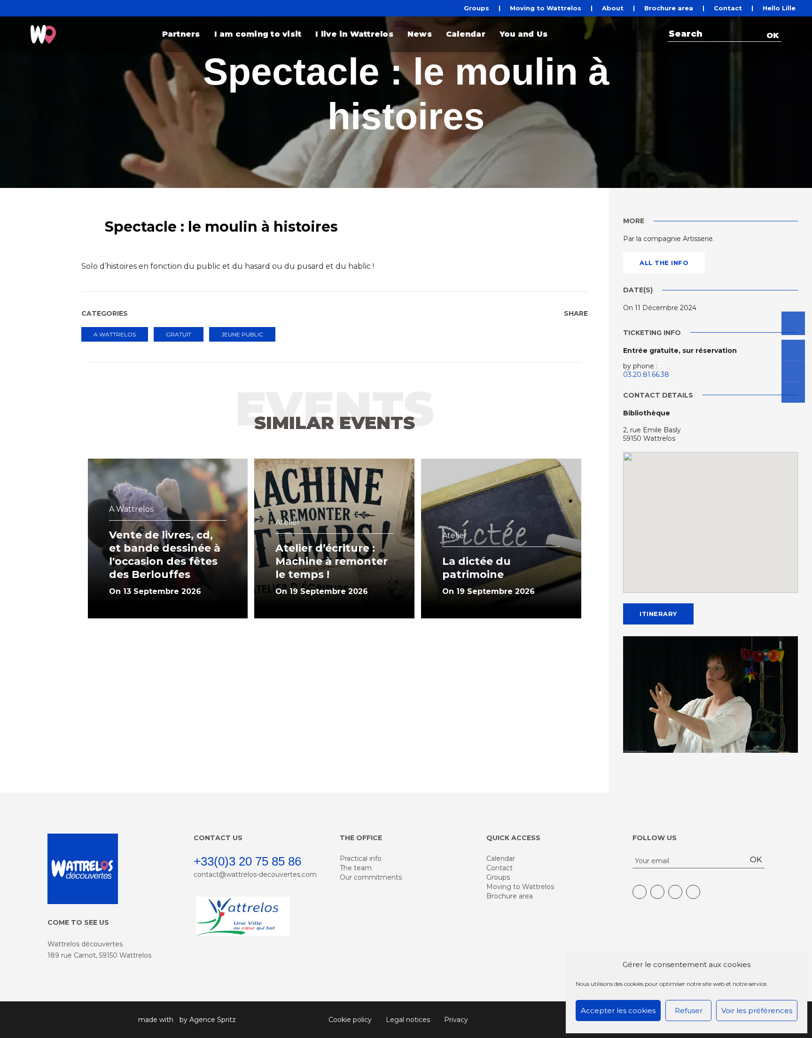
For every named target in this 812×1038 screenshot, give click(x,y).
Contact (728, 8)
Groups (476, 8)
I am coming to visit (258, 34)
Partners (181, 34)
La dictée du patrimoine (476, 568)
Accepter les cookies (618, 1010)
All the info (664, 262)
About (613, 8)
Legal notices (408, 1019)
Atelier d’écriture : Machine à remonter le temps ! (331, 561)
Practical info (361, 858)
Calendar (465, 34)
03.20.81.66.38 (646, 374)
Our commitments (371, 877)
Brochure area (668, 8)
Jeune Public (242, 334)
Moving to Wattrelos (545, 8)
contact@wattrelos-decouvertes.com (255, 874)
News (419, 34)
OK (772, 35)
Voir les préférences (756, 1010)
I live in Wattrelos (354, 34)
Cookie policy (350, 1019)
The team (356, 868)
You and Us (523, 34)
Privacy (456, 1019)
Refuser (689, 1010)
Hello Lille (779, 8)
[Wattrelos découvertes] (43, 34)
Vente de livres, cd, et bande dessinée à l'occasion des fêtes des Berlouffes (164, 555)
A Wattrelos (115, 334)
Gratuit (178, 334)
